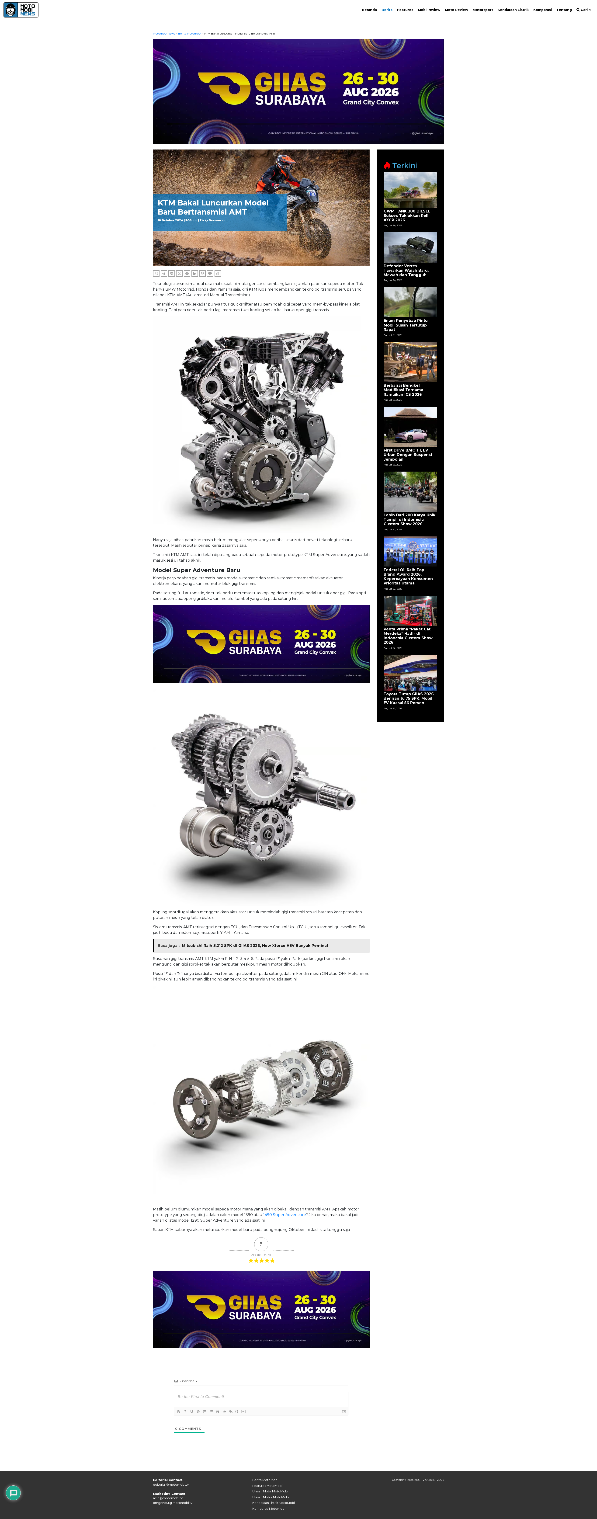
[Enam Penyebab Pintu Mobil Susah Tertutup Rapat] (410, 302)
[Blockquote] (218, 1412)
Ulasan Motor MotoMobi (270, 1497)
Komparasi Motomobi (268, 1508)
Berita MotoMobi (265, 1480)
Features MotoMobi (267, 1486)
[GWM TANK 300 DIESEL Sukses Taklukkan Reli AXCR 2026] (410, 190)
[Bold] (178, 1412)
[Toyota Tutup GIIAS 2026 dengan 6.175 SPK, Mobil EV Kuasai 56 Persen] (410, 672)
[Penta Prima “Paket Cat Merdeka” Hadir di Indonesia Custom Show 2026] (410, 610)
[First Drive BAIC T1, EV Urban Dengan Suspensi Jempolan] (410, 426)
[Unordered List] (211, 1412)
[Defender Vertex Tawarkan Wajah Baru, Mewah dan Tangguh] (410, 247)
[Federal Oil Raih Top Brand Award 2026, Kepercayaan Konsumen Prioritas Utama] (410, 551)
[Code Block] (224, 1412)
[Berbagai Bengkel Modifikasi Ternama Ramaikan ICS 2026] (410, 361)
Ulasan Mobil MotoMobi (270, 1491)
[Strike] (198, 1412)
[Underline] (191, 1412)
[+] (243, 1411)
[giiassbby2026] (298, 91)
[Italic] (185, 1412)
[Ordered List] (204, 1412)
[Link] (231, 1412)
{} (237, 1411)
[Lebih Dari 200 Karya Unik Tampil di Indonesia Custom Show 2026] (410, 491)
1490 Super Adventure (284, 1215)
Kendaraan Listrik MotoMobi (273, 1503)
